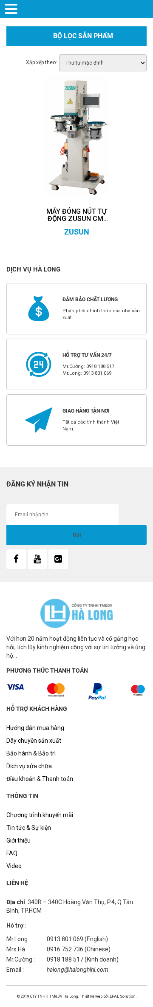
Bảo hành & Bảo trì (31, 753)
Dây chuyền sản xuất (33, 740)
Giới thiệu (18, 840)
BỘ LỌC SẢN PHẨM (83, 36)
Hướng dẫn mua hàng (35, 727)
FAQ (11, 853)
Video (14, 866)
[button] (12, 8)
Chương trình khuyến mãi (39, 815)
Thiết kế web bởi (94, 996)
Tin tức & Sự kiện (28, 827)
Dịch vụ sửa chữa (29, 766)
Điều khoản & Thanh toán (39, 778)
